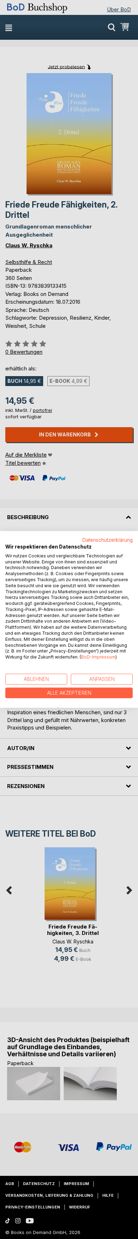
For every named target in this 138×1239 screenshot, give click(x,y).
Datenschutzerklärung (107, 540)
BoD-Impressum (98, 657)
